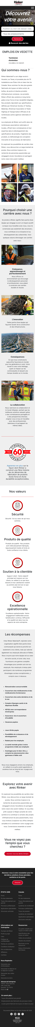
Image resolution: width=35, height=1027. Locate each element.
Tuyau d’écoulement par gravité (11, 998)
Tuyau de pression (24, 911)
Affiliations (4, 952)
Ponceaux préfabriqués (8, 905)
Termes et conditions (7, 944)
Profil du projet (5, 933)
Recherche (17, 39)
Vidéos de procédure (24, 938)
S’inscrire (17, 882)
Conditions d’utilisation (7, 946)
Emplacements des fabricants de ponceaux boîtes (16, 1001)
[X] (22, 1014)
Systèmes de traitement (25, 914)
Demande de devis (6, 978)
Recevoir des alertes (19, 43)
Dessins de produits (24, 940)
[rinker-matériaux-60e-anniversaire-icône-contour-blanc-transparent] (18, 452)
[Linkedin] (11, 1014)
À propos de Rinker (7, 931)
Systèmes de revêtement (26, 905)
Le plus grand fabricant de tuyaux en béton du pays (17, 1004)
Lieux (2, 936)
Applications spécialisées (8, 908)
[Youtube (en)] (15, 1014)
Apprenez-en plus (15, 466)
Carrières (3, 955)
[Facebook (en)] (19, 1014)
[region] (17, 16)
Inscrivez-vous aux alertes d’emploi (17, 854)
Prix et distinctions (6, 949)
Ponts (2, 895)
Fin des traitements (7, 898)
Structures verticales (7, 911)
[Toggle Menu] (32, 8)
